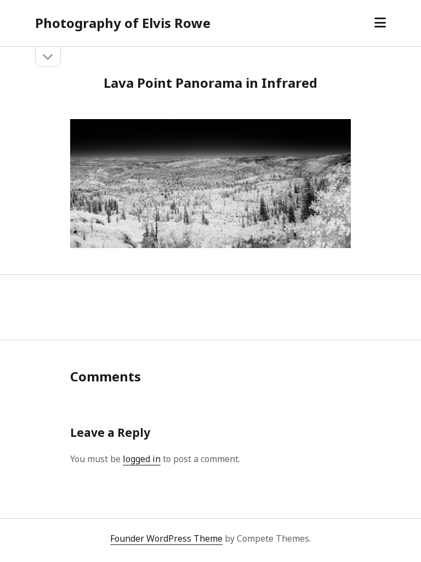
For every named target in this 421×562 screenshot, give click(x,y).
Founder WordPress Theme (166, 538)
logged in (142, 459)
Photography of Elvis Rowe (122, 23)
